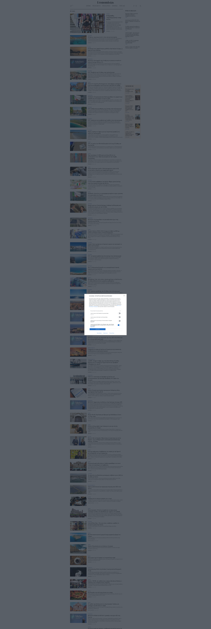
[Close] (124, 296)
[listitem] (105, 310)
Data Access (105, 333)
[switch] (119, 313)
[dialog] (105, 314)
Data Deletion (99, 333)
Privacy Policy (111, 333)
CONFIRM (98, 329)
